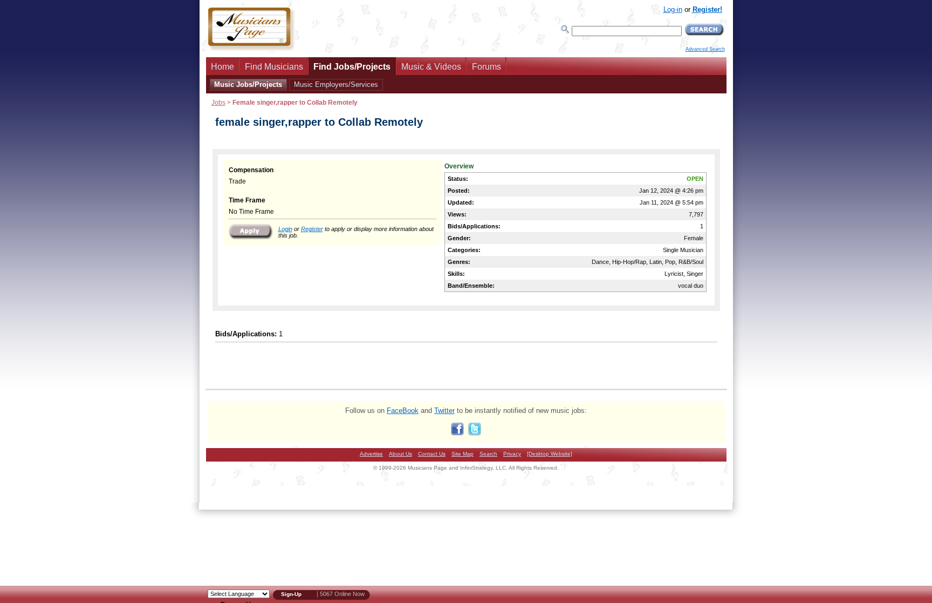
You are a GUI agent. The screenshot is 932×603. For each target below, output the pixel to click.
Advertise (371, 454)
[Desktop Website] (549, 454)
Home (222, 66)
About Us (400, 454)
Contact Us (432, 454)
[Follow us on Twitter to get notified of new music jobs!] (474, 433)
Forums (486, 66)
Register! (707, 9)
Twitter (444, 410)
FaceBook (403, 410)
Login (285, 229)
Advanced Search (705, 49)
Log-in (672, 9)
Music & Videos (431, 66)
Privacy (512, 454)
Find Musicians (274, 66)
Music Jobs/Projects (248, 84)
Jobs (218, 102)
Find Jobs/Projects (351, 66)
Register (312, 229)
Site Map (462, 454)
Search (488, 454)
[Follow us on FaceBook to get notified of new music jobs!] (457, 433)
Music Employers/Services (336, 84)
